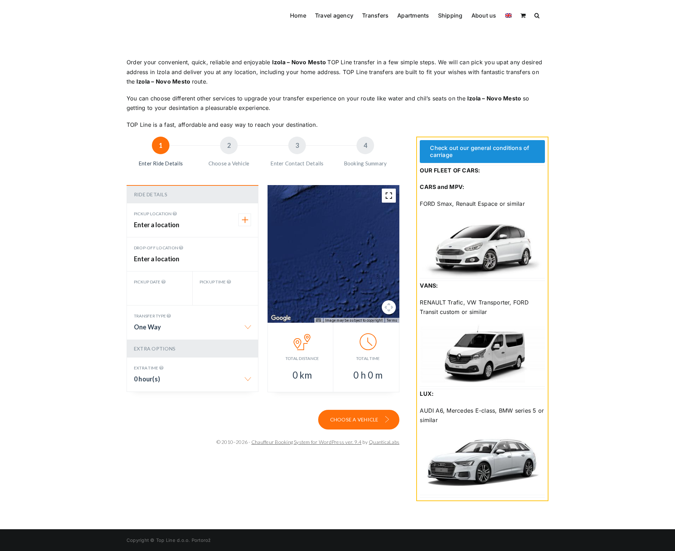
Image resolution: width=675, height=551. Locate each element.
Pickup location (153, 213)
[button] (537, 14)
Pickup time (213, 281)
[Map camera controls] (389, 307)
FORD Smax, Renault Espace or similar (472, 203)
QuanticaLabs (384, 442)
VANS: (429, 285)
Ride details (150, 194)
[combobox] (192, 331)
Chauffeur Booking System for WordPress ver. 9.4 (306, 442)
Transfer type (150, 316)
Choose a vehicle (355, 419)
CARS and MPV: (442, 186)
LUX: (426, 393)
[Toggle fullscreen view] (389, 196)
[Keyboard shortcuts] (318, 320)
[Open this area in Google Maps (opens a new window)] (280, 318)
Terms (392, 320)
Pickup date (147, 281)
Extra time (146, 367)
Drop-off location (156, 247)
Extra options (154, 349)
